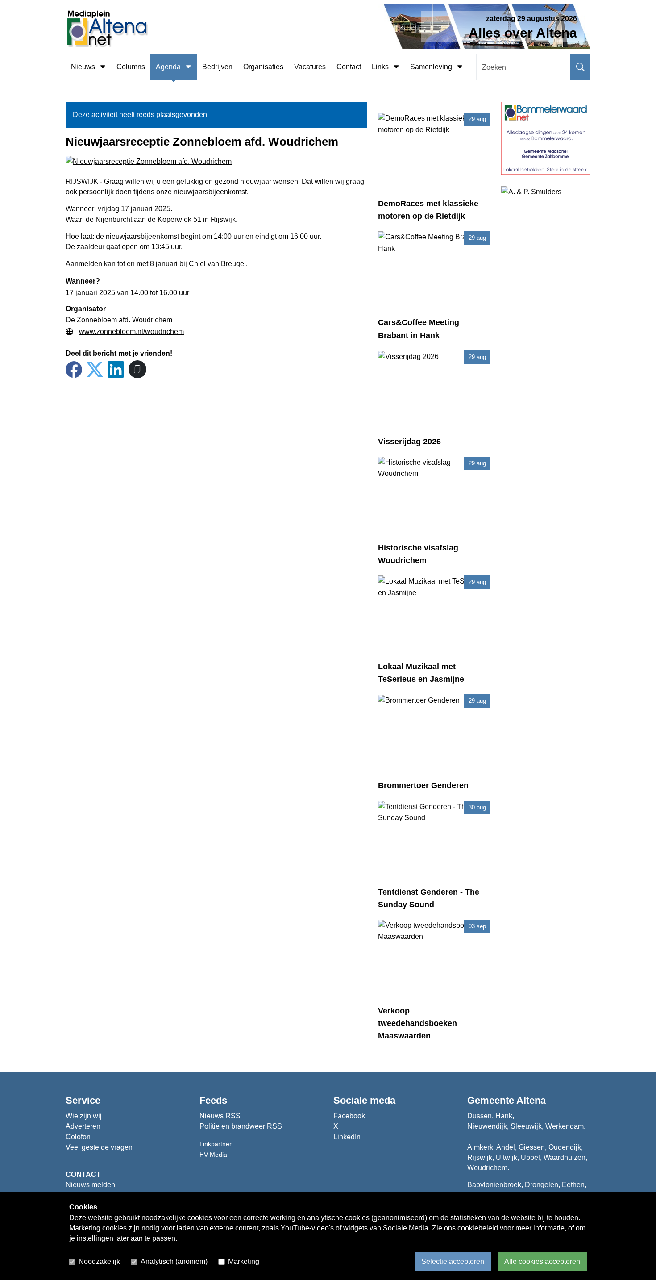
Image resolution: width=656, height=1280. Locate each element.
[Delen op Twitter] (95, 370)
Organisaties (263, 67)
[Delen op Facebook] (74, 370)
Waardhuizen (564, 1157)
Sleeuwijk (526, 1126)
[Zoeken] (580, 67)
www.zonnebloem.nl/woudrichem (131, 331)
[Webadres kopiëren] (137, 369)
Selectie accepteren (452, 1261)
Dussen (479, 1116)
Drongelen (541, 1184)
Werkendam (564, 1126)
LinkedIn (347, 1137)
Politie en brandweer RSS (240, 1126)
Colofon (78, 1137)
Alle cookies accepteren (542, 1261)
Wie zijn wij (84, 1116)
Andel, (506, 1147)
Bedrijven (217, 67)
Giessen (532, 1147)
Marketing (243, 1261)
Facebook (349, 1116)
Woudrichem (487, 1168)
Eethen (573, 1184)
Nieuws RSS (220, 1116)
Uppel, (531, 1157)
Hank (503, 1116)
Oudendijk (564, 1147)
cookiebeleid (477, 1228)
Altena (531, 1100)
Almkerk (480, 1147)
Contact (348, 67)
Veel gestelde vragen (99, 1147)
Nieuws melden (90, 1184)
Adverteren (83, 1126)
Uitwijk (506, 1157)
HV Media (213, 1154)
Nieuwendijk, (488, 1126)
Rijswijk (479, 1157)
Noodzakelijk (99, 1261)
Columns (130, 67)
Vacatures (310, 67)
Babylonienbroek (494, 1184)
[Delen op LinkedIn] (116, 370)
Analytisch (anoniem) (174, 1261)
